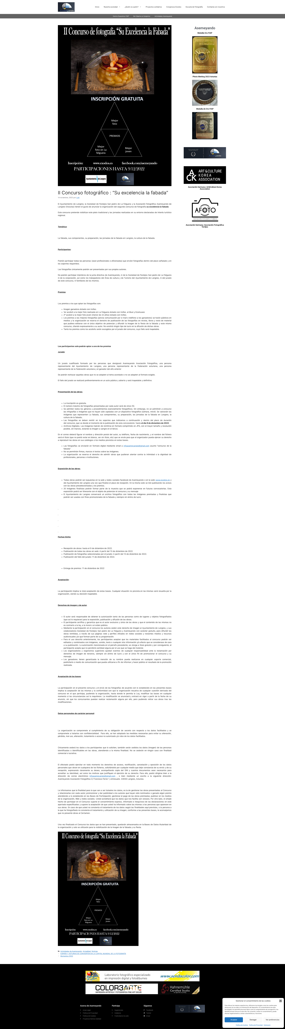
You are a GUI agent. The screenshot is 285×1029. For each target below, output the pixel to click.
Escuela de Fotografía (194, 7)
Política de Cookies (242, 1025)
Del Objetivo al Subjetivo (141, 16)
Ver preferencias (272, 1020)
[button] (280, 1001)
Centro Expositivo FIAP (121, 16)
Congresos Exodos (173, 7)
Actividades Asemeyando (163, 16)
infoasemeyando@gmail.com (136, 446)
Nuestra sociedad (111, 7)
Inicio (97, 7)
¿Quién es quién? (131, 7)
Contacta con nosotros (216, 7)
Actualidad (87, 951)
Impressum (267, 1025)
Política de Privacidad (256, 1025)
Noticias (95, 951)
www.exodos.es (163, 480)
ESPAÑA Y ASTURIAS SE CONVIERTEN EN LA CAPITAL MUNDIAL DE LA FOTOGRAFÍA (93, 954)
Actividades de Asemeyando (71, 951)
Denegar (253, 1020)
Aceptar (234, 1020)
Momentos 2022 (66, 956)
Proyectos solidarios (154, 7)
